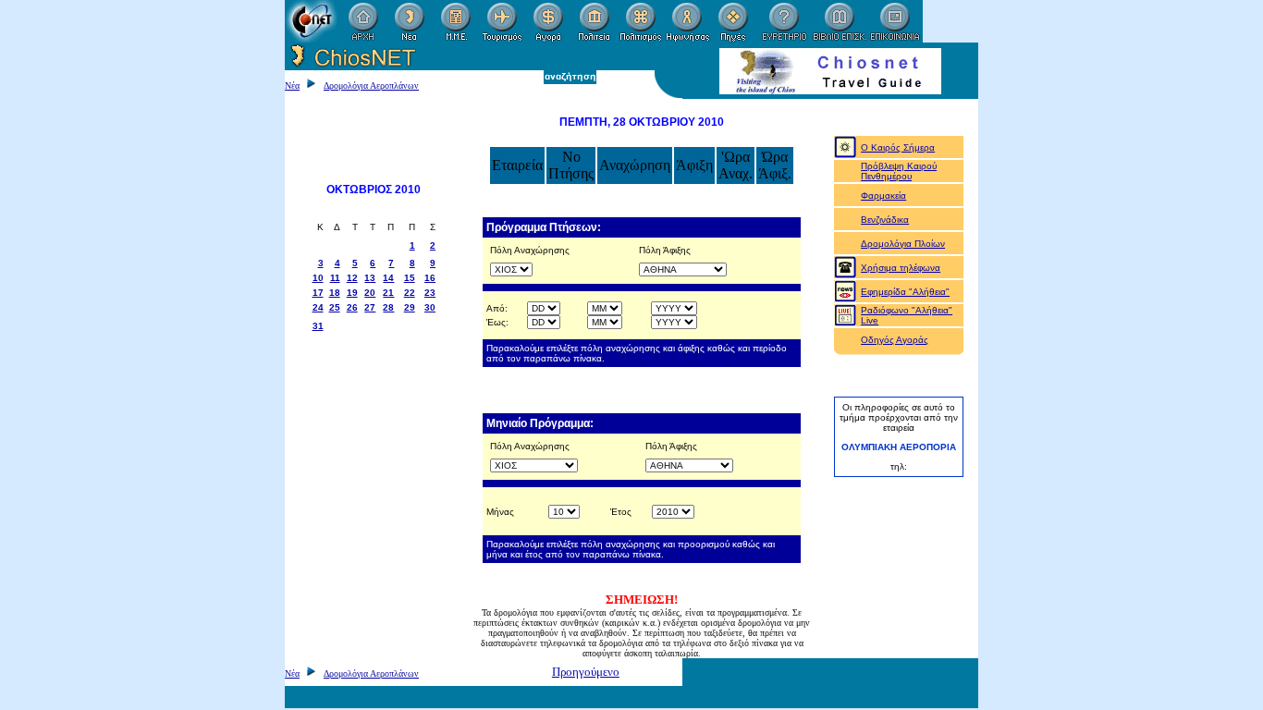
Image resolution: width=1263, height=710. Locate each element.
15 (409, 278)
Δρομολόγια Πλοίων (903, 244)
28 (388, 307)
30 (429, 307)
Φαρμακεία (883, 195)
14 (388, 278)
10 (318, 278)
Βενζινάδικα (885, 219)
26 (352, 307)
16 (429, 278)
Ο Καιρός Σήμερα (898, 147)
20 (369, 293)
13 (369, 278)
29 (409, 307)
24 (318, 307)
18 (334, 293)
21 (388, 293)
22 (409, 293)
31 (318, 326)
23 (429, 293)
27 (369, 307)
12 (352, 278)
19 (352, 293)
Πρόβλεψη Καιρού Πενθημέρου (899, 171)
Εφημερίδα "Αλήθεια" (905, 292)
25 (334, 307)
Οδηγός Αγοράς (894, 340)
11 (335, 278)
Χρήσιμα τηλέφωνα (900, 268)
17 (318, 293)
